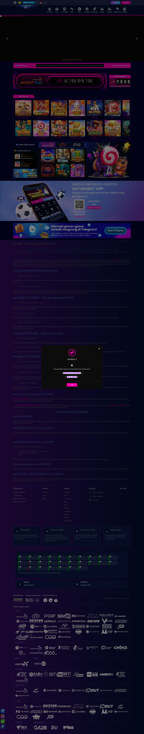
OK (72, 385)
